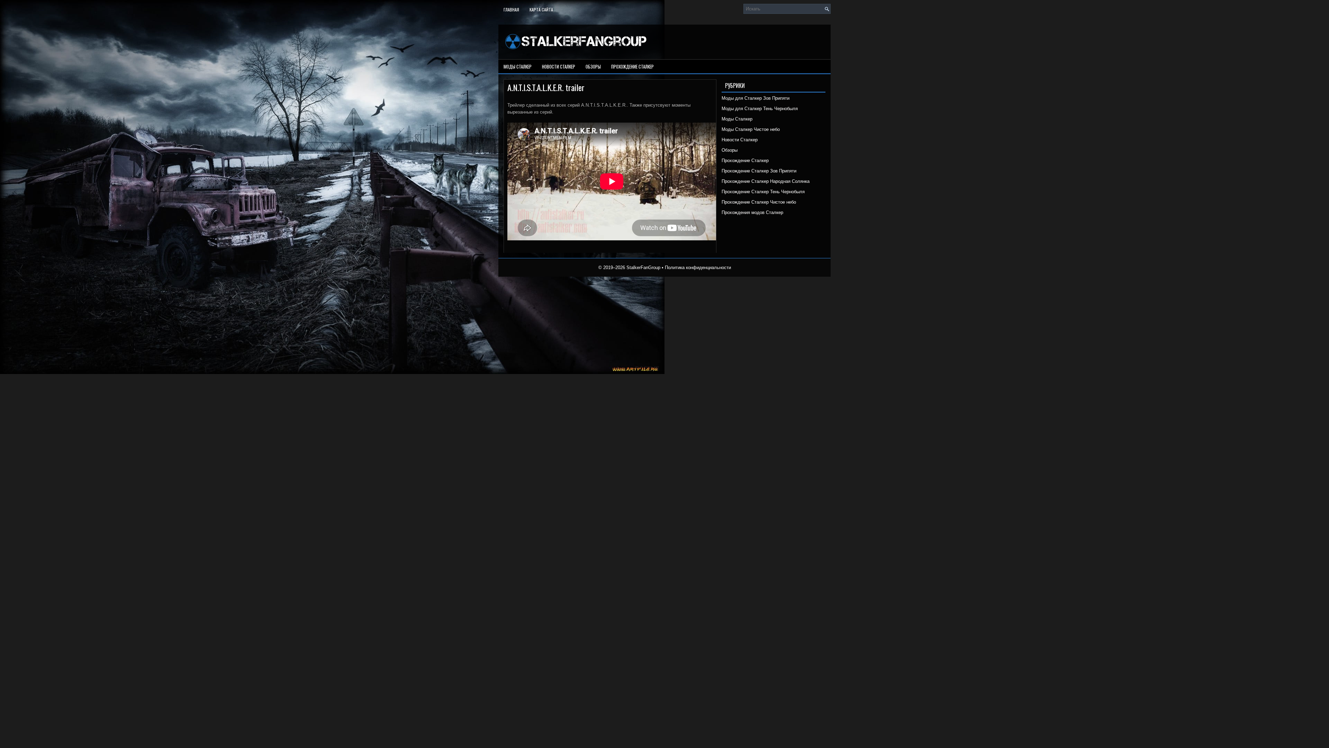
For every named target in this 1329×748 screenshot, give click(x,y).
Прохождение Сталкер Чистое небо (759, 202)
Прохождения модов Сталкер (752, 212)
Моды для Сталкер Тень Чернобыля (760, 108)
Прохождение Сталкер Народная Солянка (766, 181)
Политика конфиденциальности (698, 267)
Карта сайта (541, 9)
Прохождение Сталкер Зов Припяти (759, 170)
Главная (511, 9)
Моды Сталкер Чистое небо (751, 129)
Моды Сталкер (518, 66)
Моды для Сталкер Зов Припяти (755, 98)
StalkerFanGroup (643, 267)
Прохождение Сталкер (632, 66)
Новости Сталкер (558, 66)
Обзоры (593, 66)
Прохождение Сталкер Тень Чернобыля (763, 191)
